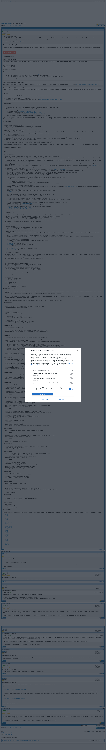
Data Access (53, 399)
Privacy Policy (61, 399)
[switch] (71, 374)
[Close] (78, 351)
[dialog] (53, 375)
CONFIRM (42, 394)
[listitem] (53, 370)
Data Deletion (45, 399)
